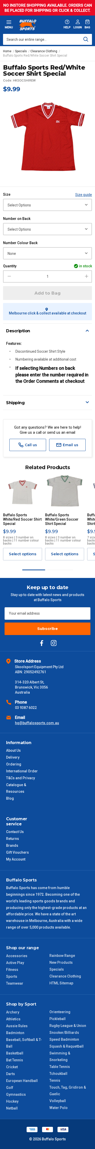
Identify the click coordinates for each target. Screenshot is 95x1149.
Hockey (12, 1101)
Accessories (16, 956)
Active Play (15, 963)
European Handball (22, 1081)
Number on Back (16, 219)
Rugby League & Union (67, 1026)
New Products (61, 962)
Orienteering (59, 1012)
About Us (13, 750)
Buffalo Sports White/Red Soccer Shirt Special (22, 519)
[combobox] (47, 39)
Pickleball (57, 1019)
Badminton (15, 1033)
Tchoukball (58, 1074)
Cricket (12, 1067)
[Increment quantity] (86, 276)
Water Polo (58, 1108)
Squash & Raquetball (66, 1046)
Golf (9, 1088)
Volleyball (57, 1101)
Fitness (12, 970)
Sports (11, 976)
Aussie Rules (17, 1026)
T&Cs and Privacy (20, 778)
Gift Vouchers (17, 852)
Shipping (15, 402)
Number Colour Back (20, 243)
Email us (70, 445)
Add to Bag (47, 293)
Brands (12, 845)
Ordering (13, 764)
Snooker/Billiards (64, 1033)
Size (6, 194)
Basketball (14, 1053)
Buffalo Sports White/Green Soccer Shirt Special (62, 519)
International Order (22, 771)
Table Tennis (59, 1067)
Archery (12, 1012)
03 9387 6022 (26, 708)
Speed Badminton (64, 1039)
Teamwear (14, 983)
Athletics (13, 1019)
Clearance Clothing (65, 976)
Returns (12, 839)
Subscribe (47, 628)
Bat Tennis (14, 1060)
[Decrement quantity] (8, 276)
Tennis (54, 1080)
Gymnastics (16, 1094)
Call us (30, 445)
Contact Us (15, 832)
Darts (10, 1074)
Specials (56, 969)
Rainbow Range (62, 956)
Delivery (13, 757)
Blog (10, 798)
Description (18, 330)
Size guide (83, 195)
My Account (15, 859)
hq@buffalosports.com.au (37, 723)
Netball (12, 1108)
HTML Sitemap (61, 983)
